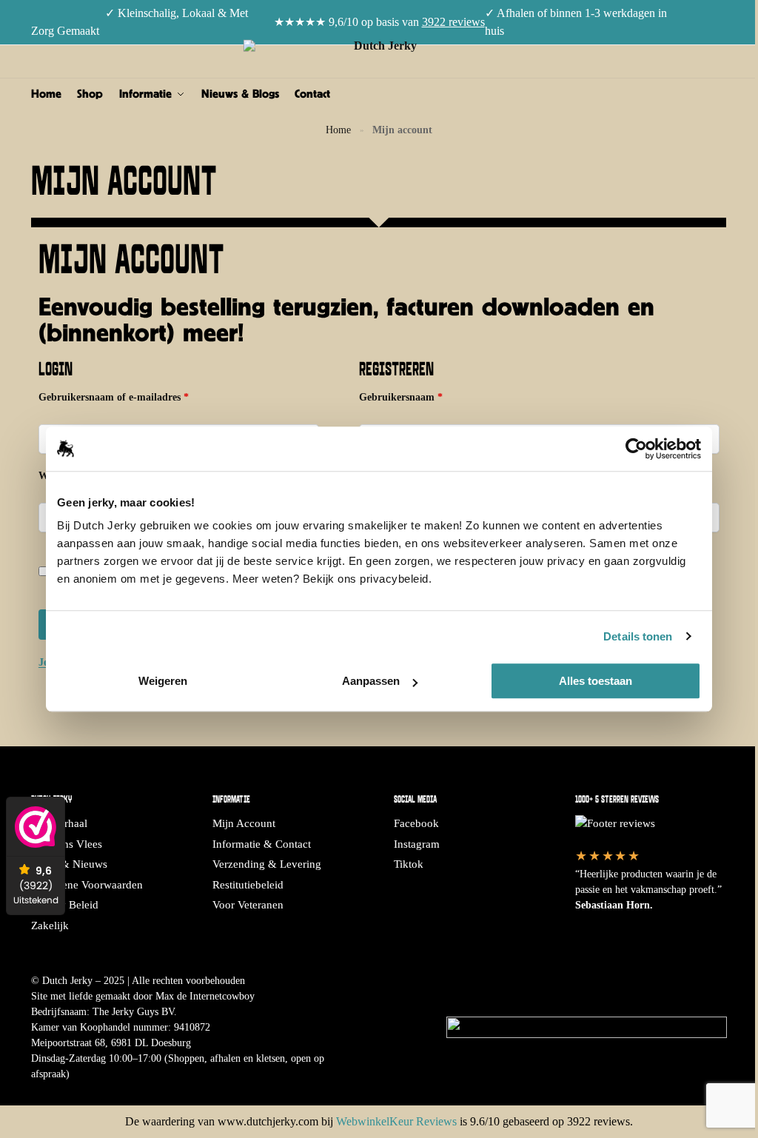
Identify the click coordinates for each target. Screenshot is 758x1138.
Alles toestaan (595, 681)
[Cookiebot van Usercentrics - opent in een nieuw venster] (636, 449)
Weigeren (162, 681)
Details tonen (637, 636)
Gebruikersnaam (415, 396)
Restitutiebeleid (248, 885)
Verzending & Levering (266, 864)
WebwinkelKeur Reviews (396, 1121)
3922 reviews (453, 22)
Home (338, 129)
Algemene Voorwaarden (87, 885)
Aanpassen (371, 681)
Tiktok (408, 864)
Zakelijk (50, 925)
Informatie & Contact (261, 844)
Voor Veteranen (248, 905)
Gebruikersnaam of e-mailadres (128, 396)
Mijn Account (243, 823)
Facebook (416, 823)
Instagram (417, 844)
